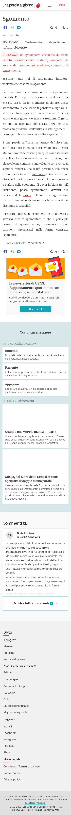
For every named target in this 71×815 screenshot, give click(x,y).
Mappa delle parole (15, 712)
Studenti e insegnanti (16, 705)
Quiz (6, 699)
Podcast (8, 745)
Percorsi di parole (14, 659)
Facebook (9, 733)
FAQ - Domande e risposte (19, 665)
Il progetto (9, 640)
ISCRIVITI (35, 308)
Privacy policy (12, 779)
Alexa (6, 752)
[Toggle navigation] (49, 5)
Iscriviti (7, 726)
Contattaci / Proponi (15, 686)
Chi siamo (9, 652)
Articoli (7, 672)
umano (56, 158)
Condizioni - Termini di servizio (21, 766)
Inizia (62, 4)
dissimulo (8, 205)
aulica (10, 158)
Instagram (9, 739)
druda (27, 195)
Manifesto (9, 646)
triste (65, 97)
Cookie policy (11, 773)
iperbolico (38, 174)
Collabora (9, 693)
